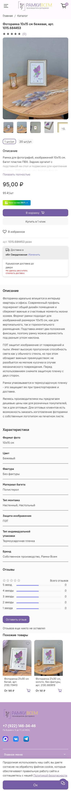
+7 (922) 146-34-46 (19, 725)
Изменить (34, 254)
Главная (8, 15)
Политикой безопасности (50, 775)
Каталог (22, 15)
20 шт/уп (25, 141)
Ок (35, 785)
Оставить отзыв (16, 619)
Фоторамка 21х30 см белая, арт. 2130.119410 (16, 682)
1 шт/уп (9, 141)
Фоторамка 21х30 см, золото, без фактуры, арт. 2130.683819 (48, 682)
